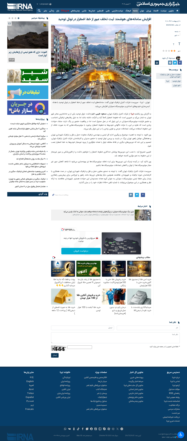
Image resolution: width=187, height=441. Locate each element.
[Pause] (104, 252)
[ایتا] (96, 429)
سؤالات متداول (174, 389)
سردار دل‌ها (102, 381)
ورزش (148, 11)
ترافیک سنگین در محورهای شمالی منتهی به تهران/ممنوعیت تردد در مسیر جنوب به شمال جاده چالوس (27, 180)
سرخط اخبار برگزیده (136, 381)
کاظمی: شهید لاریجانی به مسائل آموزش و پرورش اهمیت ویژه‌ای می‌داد (27, 145)
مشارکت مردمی (174, 409)
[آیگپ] (100, 429)
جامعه (135, 11)
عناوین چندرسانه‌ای (136, 401)
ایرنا (158, 4)
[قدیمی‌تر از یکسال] (143, 215)
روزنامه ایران (65, 381)
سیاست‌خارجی (117, 11)
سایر (45, 11)
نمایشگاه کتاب (101, 389)
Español (30, 397)
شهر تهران (176, 85)
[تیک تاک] (78, 429)
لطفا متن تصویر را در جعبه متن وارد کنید (165, 346)
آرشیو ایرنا (176, 385)
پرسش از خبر (102, 393)
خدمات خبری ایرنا (173, 421)
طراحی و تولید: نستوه (168, 437)
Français (29, 409)
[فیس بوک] (82, 429)
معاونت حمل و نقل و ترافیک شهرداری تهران (170, 75)
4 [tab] (9, 18)
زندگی (51, 11)
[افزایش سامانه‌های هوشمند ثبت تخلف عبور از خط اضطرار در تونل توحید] (101, 61)
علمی (108, 11)
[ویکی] (69, 429)
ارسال (55, 355)
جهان (142, 11)
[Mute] (108, 252)
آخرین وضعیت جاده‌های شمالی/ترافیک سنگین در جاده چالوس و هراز (27, 173)
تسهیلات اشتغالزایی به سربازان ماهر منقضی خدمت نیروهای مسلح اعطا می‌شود (27, 165)
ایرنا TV (64, 11)
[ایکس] (117, 429)
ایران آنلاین (66, 389)
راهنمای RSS (174, 393)
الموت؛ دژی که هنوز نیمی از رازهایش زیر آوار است (28, 54)
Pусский (30, 401)
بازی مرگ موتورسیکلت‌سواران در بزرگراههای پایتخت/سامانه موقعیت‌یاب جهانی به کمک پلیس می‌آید (99, 211)
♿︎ (181, 434)
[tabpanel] (27, 42)
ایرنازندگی (66, 377)
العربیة (31, 385)
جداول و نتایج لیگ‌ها (98, 401)
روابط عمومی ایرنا (173, 397)
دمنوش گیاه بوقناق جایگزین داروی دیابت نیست (28, 123)
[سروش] (91, 429)
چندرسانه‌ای (75, 11)
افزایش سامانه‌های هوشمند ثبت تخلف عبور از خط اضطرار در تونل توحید (104, 19)
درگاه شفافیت (174, 405)
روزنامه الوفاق (65, 385)
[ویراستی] (87, 429)
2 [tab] (15, 18)
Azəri (31, 389)
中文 (32, 377)
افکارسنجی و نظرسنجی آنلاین (95, 377)
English (30, 381)
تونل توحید (176, 81)
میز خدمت (176, 413)
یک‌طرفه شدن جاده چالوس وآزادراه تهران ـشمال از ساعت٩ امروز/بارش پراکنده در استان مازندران (27, 153)
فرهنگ (128, 11)
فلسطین (100, 11)
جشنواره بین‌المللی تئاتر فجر (96, 409)
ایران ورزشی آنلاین (63, 397)
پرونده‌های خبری (136, 377)
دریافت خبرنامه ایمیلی (171, 417)
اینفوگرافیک (102, 397)
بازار (57, 11)
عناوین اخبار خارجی (136, 393)
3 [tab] (12, 18)
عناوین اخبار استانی (136, 389)
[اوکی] (74, 429)
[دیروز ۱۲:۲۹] (27, 35)
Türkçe (30, 393)
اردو (32, 405)
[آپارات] (109, 429)
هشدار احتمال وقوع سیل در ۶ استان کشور (30, 186)
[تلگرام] (122, 429)
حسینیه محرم (102, 405)
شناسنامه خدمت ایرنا (172, 401)
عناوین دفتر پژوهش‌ (135, 397)
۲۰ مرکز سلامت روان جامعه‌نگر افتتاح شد (31, 158)
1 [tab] (18, 18)
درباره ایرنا (176, 377)
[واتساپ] (65, 429)
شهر (176, 35)
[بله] (104, 429)
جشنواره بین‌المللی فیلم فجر (96, 385)
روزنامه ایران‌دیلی (63, 393)
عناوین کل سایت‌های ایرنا (133, 385)
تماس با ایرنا (175, 381)
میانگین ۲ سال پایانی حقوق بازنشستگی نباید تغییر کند (27, 130)
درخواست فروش (81, 251)
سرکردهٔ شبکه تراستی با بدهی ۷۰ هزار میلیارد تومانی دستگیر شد (27, 137)
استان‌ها (92, 11)
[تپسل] (62, 229)
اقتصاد (155, 11)
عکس (84, 11)
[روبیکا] (113, 429)
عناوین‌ (171, 11)
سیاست (163, 11)
